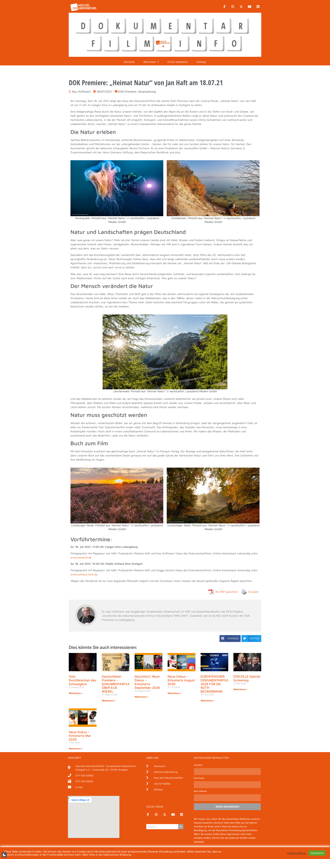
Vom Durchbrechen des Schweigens (82, 680)
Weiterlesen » (75, 693)
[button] (230, 638)
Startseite (129, 61)
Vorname (198, 765)
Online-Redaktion (177, 61)
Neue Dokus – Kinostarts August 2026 (181, 680)
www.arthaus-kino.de (83, 574)
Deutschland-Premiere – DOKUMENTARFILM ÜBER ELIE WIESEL (116, 684)
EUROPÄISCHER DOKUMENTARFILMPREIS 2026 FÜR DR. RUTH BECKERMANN (220, 684)
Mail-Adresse (200, 791)
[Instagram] (232, 6)
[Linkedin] (258, 6)
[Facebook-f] (224, 6)
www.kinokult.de (80, 557)
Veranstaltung (147, 91)
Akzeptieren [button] (317, 853)
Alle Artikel (149, 61)
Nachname (199, 778)
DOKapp (201, 61)
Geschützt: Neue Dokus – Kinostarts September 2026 (147, 682)
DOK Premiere (127, 91)
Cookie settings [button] (296, 853)
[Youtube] (249, 6)
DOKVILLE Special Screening (246, 678)
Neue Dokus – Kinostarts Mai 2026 (79, 735)
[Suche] (180, 826)
